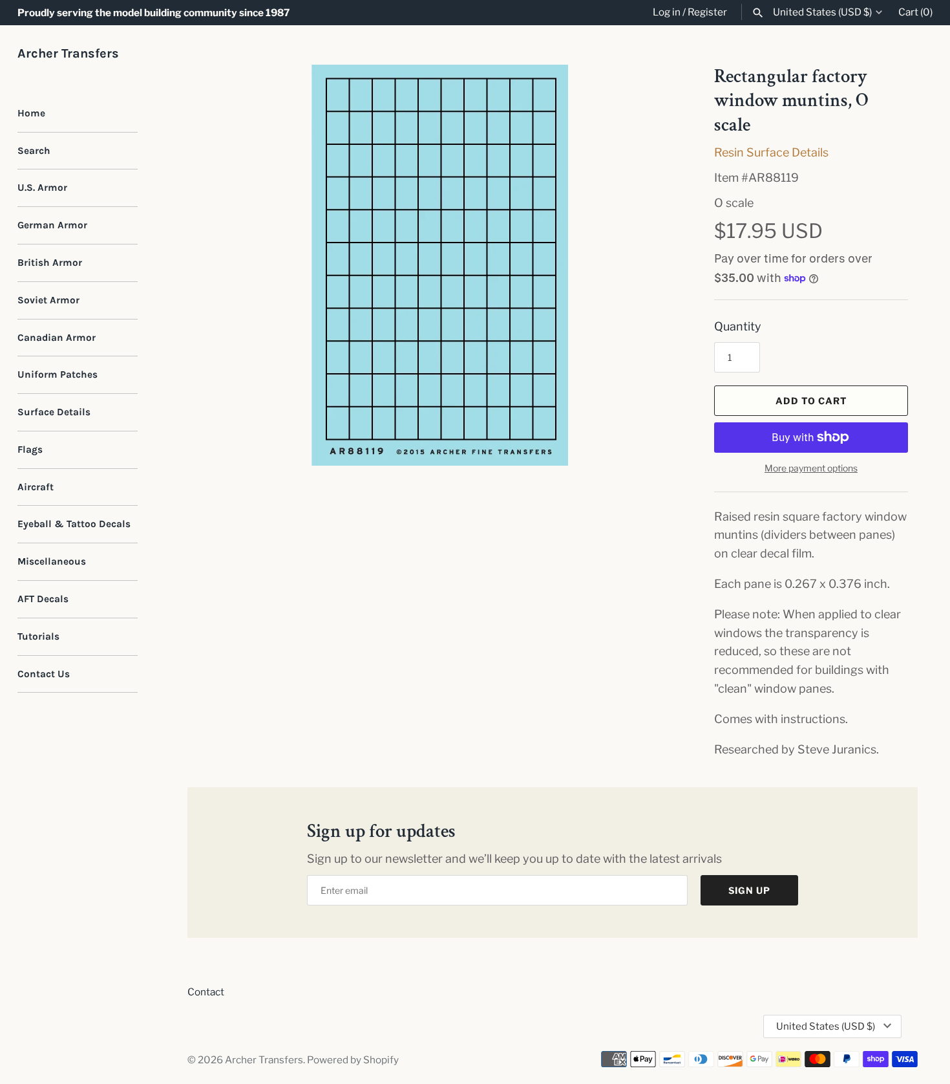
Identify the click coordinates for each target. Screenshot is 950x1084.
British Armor (49, 262)
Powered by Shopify (353, 1060)
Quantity (737, 326)
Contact (205, 992)
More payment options (811, 467)
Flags (30, 449)
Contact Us (43, 674)
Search (33, 151)
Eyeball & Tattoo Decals (74, 524)
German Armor (52, 225)
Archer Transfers (264, 1060)
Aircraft (35, 487)
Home (31, 113)
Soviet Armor (48, 300)
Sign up (749, 890)
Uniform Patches (57, 374)
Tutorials (38, 636)
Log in (667, 12)
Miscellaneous (51, 561)
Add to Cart (811, 400)
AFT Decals (43, 599)
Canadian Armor (56, 337)
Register (707, 12)
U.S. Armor (42, 187)
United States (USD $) (822, 12)
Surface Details (53, 412)
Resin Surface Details (771, 152)
